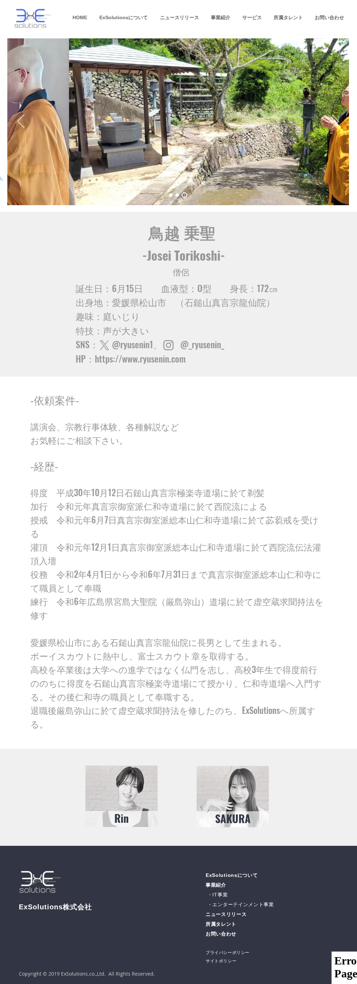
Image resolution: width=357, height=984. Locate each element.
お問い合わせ (221, 934)
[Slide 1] (171, 195)
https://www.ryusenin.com (140, 358)
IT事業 (220, 894)
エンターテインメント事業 (243, 904)
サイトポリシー (221, 961)
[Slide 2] (177, 195)
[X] (104, 345)
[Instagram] (168, 345)
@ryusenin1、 (146, 344)
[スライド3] (184, 195)
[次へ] (335, 121)
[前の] (20, 121)
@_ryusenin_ (202, 344)
